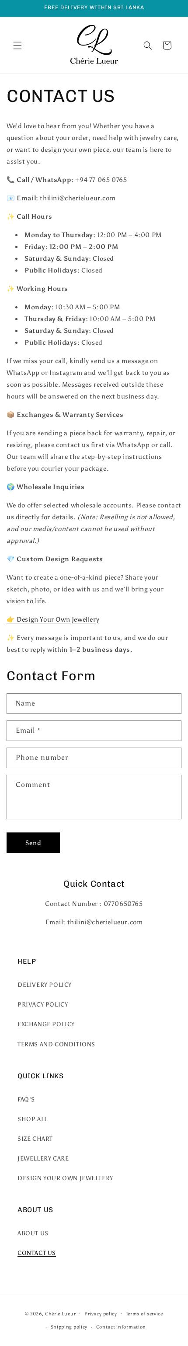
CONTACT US (36, 1253)
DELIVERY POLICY (44, 985)
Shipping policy (69, 1327)
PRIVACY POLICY (42, 1004)
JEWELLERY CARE (43, 1158)
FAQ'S (26, 1099)
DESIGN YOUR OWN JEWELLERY (65, 1178)
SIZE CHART (35, 1139)
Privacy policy (100, 1314)
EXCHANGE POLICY (46, 1024)
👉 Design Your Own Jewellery (53, 619)
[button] (17, 45)
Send (33, 843)
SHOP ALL (32, 1119)
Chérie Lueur (60, 1313)
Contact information (121, 1327)
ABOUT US (33, 1233)
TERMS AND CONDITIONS (56, 1044)
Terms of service (144, 1314)
